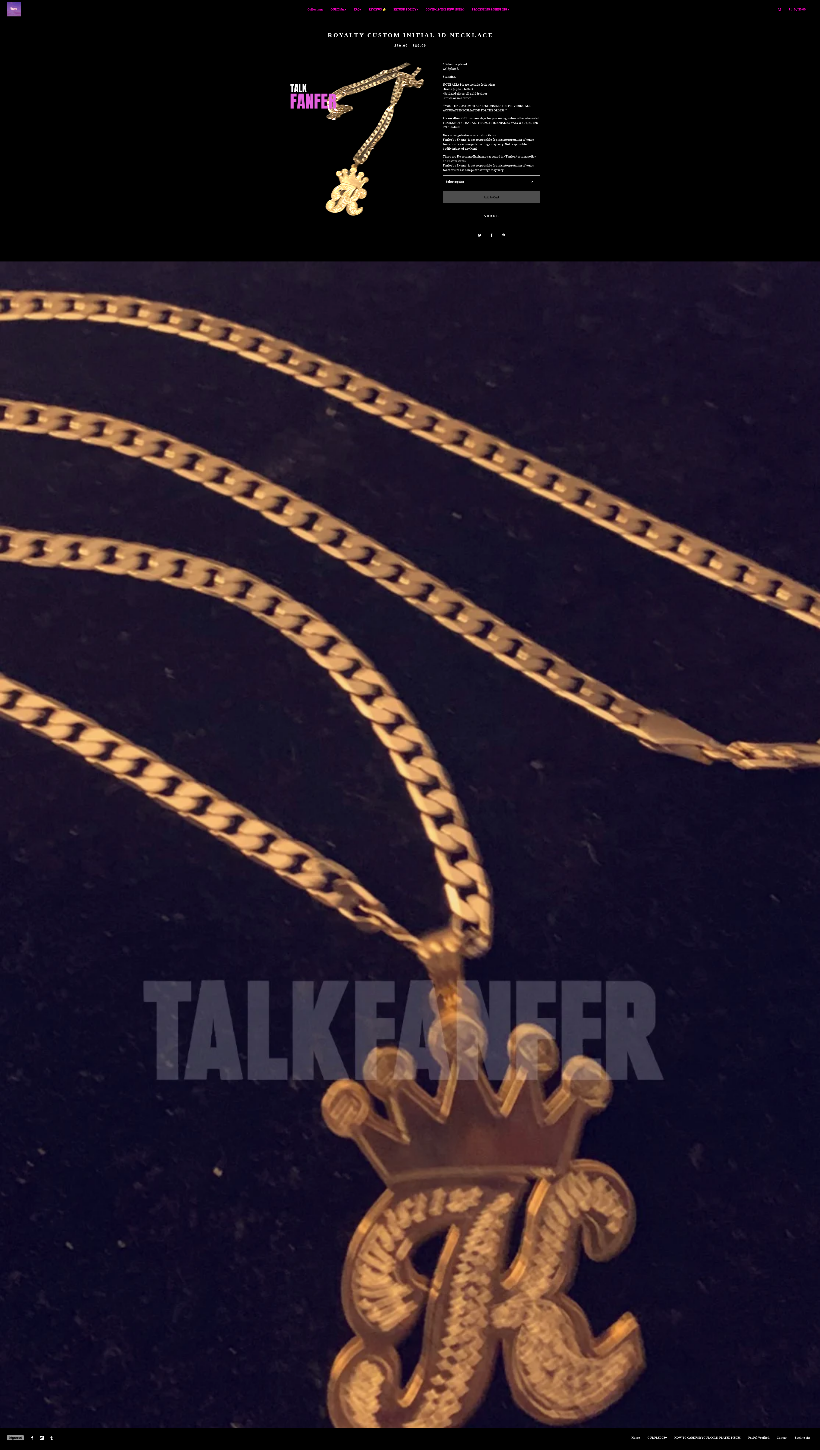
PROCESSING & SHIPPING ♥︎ (490, 9)
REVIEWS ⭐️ (377, 9)
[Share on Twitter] (480, 235)
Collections (315, 9)
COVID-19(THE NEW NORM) (445, 9)
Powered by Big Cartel (15, 1437)
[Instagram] (41, 1438)
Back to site (803, 1437)
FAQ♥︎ (357, 9)
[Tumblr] (51, 1438)
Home (635, 1437)
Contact (782, 1437)
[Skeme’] (29, 9)
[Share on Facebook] (492, 235)
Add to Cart (491, 197)
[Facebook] (32, 1438)
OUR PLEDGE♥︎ (657, 1437)
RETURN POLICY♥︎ (406, 9)
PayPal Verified (758, 1437)
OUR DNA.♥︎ (338, 9)
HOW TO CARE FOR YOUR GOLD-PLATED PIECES (707, 1437)
